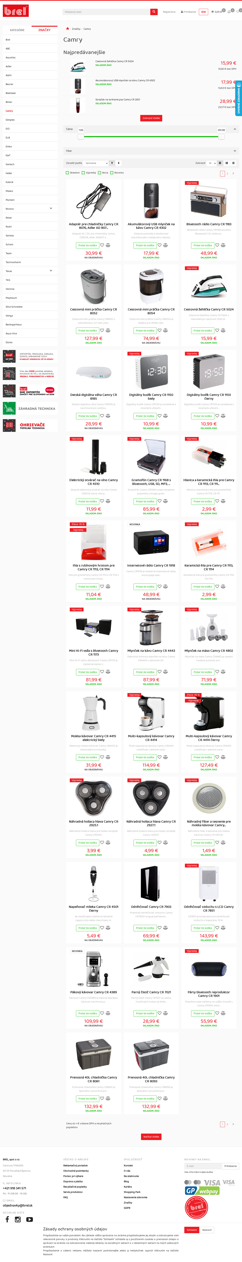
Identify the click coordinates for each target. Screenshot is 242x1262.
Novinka (119, 173)
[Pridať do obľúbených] (102, 245)
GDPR (127, 1208)
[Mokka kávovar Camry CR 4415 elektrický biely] (94, 713)
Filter (69, 151)
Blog (126, 1181)
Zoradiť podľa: (74, 163)
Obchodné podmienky (76, 1171)
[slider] (81, 136)
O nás (127, 1171)
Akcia (105, 173)
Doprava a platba (73, 1181)
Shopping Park (132, 1192)
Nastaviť (207, 1230)
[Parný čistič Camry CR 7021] (151, 969)
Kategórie (17, 30)
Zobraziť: (200, 163)
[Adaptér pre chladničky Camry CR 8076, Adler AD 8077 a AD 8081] (93, 201)
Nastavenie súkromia (135, 1197)
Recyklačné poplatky (75, 1187)
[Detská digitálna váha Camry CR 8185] (94, 372)
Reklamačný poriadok (75, 1166)
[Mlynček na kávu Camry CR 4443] (151, 627)
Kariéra (128, 1187)
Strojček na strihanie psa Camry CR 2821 (117, 100)
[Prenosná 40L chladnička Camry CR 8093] (151, 1054)
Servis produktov (73, 1192)
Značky (44, 30)
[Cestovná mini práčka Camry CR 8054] (151, 286)
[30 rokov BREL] (30, 356)
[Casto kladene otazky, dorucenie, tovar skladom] (30, 373)
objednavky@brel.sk (18, 1205)
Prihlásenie (189, 12)
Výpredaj (91, 173)
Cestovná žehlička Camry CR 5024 (114, 61)
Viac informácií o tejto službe (198, 1172)
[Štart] (67, 29)
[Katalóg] (220, 163)
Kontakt (128, 1166)
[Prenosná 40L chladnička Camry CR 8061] (94, 1054)
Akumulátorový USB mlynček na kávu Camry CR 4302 (125, 80)
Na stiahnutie (131, 1176)
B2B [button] (203, 12)
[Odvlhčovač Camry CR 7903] (151, 884)
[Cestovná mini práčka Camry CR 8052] (94, 286)
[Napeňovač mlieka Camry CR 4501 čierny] (94, 884)
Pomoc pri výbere (73, 1176)
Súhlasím (192, 1230)
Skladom (75, 173)
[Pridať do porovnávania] (108, 245)
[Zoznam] (227, 163)
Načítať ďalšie (151, 1137)
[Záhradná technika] (30, 408)
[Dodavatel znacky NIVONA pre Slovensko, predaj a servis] (30, 390)
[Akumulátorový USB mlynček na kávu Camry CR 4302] (151, 201)
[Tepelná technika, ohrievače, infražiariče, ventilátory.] (30, 425)
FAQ (65, 1197)
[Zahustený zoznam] (233, 163)
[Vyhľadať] (154, 12)
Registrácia (169, 12)
